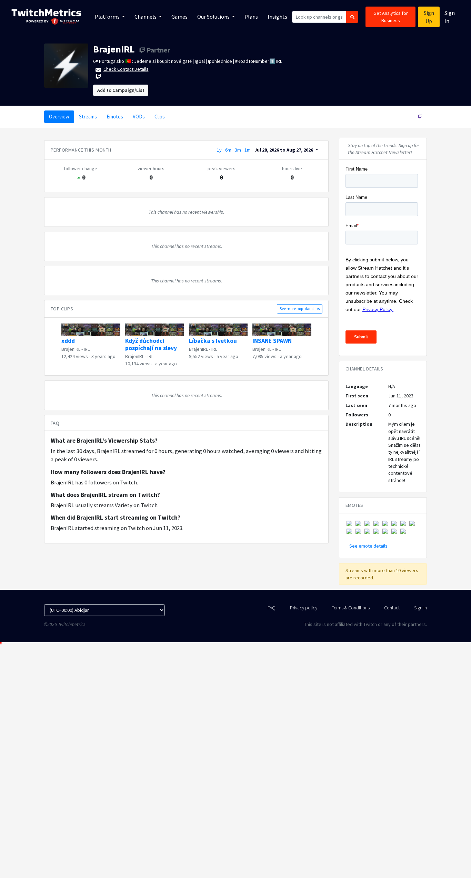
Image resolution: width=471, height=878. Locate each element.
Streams (88, 116)
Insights (277, 16)
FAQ (271, 608)
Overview (59, 116)
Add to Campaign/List (120, 90)
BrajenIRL (114, 49)
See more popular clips (300, 308)
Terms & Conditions (351, 608)
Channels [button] (146, 16)
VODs (139, 116)
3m (238, 150)
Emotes (115, 116)
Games (179, 16)
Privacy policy (303, 608)
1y (219, 150)
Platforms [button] (108, 16)
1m (247, 150)
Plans (251, 16)
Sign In (449, 16)
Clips (159, 116)
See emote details (368, 546)
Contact (392, 608)
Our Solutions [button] (214, 16)
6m (228, 150)
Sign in (420, 608)
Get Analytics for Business (390, 16)
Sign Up (429, 17)
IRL (87, 349)
